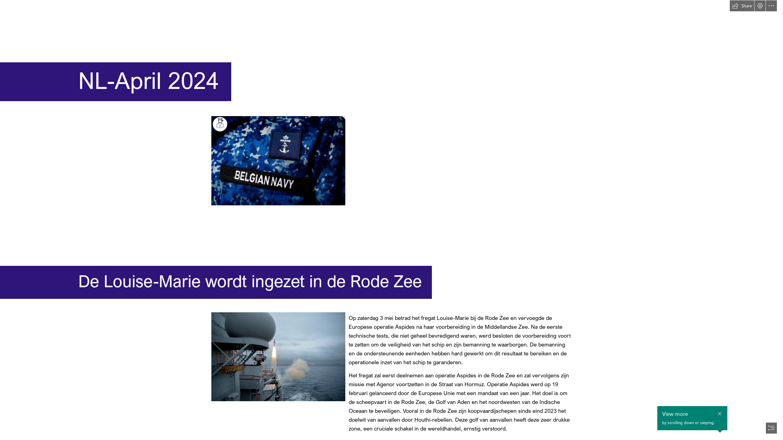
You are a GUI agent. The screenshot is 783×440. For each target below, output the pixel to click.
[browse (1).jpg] (278, 356)
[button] (742, 5)
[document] (391, 220)
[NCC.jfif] (278, 160)
